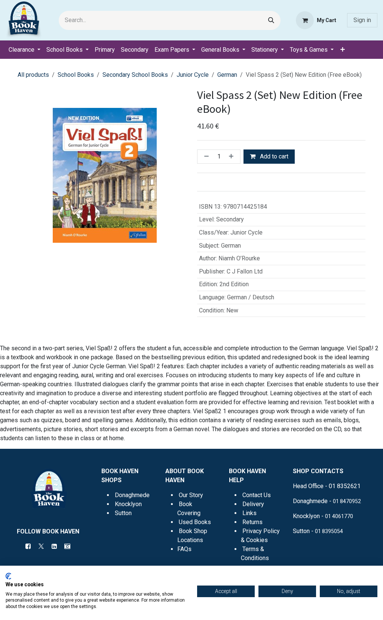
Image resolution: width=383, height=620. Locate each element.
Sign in (362, 20)
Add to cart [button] (273, 156)
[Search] (271, 20)
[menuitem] (24, 49)
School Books (76, 74)
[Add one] (232, 156)
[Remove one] (204, 156)
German (227, 74)
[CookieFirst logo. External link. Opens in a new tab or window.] (8, 576)
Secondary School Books (135, 74)
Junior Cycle (193, 74)
